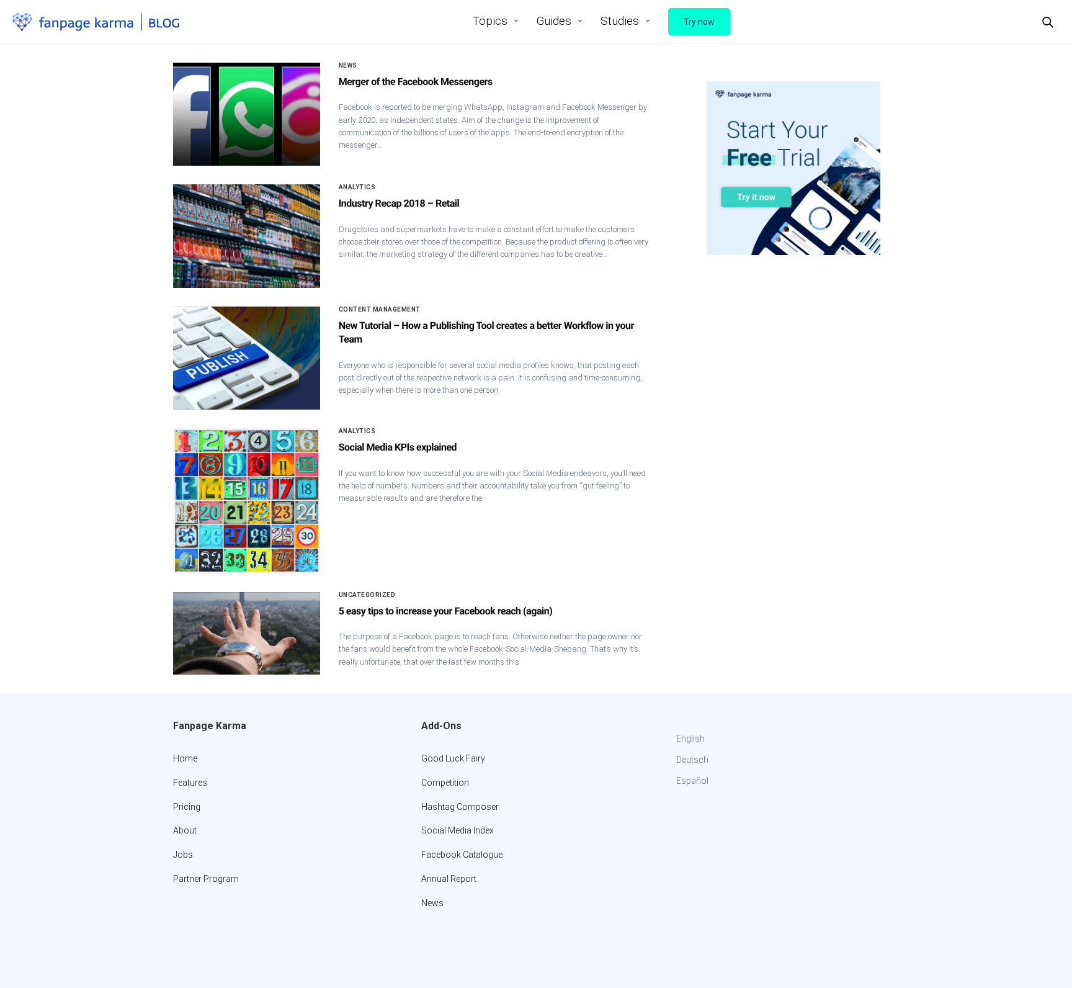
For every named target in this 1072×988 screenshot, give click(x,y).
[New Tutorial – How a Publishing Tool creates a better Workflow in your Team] (246, 358)
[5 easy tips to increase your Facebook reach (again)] (246, 633)
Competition (445, 783)
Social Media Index (457, 830)
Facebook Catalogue (461, 855)
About (185, 830)
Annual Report (448, 879)
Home (185, 758)
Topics (490, 21)
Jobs (183, 855)
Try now (699, 22)
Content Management (380, 310)
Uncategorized (367, 595)
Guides (554, 21)
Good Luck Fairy (453, 758)
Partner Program (206, 879)
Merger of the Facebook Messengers (416, 82)
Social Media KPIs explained (398, 447)
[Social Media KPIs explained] (246, 500)
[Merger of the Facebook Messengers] (246, 114)
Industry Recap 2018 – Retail (399, 203)
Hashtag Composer (460, 807)
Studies (620, 21)
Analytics (357, 187)
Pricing (186, 807)
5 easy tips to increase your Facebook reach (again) (446, 611)
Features (190, 783)
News (348, 66)
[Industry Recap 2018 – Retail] (246, 235)
